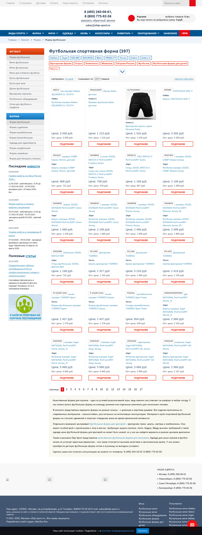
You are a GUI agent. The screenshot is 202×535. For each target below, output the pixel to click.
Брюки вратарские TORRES (140, 264)
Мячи (51, 33)
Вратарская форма (60, 63)
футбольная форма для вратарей (107, 424)
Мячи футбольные (19, 62)
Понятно (142, 530)
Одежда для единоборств (22, 143)
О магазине (26, 3)
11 (107, 389)
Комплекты (92, 63)
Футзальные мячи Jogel (181, 525)
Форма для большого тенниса (25, 158)
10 (101, 389)
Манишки (107, 63)
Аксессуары (102, 33)
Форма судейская (18, 127)
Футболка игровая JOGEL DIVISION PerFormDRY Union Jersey (104, 222)
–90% (184, 33)
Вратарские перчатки (20, 93)
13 (118, 389)
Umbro (133, 58)
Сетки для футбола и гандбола (20, 106)
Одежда (67, 33)
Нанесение (170, 33)
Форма (36, 33)
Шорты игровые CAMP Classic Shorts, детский (63, 169)
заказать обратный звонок (98, 20)
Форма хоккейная (18, 153)
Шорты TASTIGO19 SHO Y (176, 99)
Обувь (84, 33)
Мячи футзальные (18, 67)
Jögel (65, 58)
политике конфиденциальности (117, 530)
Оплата (54, 3)
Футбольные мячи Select (181, 512)
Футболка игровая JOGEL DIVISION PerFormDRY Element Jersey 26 (176, 222)
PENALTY (111, 58)
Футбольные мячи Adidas (182, 508)
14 (124, 389)
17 (141, 389)
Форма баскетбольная (21, 137)
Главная (10, 3)
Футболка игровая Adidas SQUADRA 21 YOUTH (64, 104)
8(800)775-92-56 (82, 509)
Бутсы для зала (17, 83)
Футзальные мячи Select (181, 521)
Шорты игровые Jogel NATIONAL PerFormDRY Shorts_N (175, 311)
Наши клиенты (70, 3)
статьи (31, 256)
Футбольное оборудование (23, 99)
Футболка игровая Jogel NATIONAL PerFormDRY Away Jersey (101, 359)
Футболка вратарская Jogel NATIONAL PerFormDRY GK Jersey (140, 359)
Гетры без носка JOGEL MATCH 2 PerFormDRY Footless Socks (101, 174)
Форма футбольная (19, 57)
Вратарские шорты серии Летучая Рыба (139, 128)
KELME (75, 58)
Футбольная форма (149, 518)
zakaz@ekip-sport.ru (98, 25)
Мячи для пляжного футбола (24, 73)
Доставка (41, 3)
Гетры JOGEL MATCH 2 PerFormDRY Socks (138, 169)
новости (33, 166)
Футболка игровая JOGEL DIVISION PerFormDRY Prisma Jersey (139, 222)
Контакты (103, 3)
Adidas (54, 58)
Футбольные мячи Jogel (181, 515)
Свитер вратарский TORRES (177, 264)
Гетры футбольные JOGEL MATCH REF (65, 265)
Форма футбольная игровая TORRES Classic (103, 307)
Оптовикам (88, 3)
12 (112, 389)
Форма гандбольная (19, 148)
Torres (123, 58)
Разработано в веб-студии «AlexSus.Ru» (27, 521)
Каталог (25, 40)
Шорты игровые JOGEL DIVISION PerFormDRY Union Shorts (66, 222)
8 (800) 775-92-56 (98, 16)
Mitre (99, 58)
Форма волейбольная (20, 132)
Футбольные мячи (148, 508)
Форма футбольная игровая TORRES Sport (66, 307)
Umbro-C (146, 58)
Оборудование (147, 33)
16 (135, 389)
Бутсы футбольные (19, 78)
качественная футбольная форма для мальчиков (123, 438)
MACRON (88, 58)
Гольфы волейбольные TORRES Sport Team (138, 307)
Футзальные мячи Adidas (182, 518)
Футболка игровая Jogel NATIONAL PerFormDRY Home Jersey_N (63, 359)
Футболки (143, 63)
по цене (69, 79)
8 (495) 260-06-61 (97, 11)
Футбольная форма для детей (170, 63)
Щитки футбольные (19, 88)
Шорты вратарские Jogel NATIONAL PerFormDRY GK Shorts (177, 359)
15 (129, 389)
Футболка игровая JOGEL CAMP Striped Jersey (176, 169)
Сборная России (125, 63)
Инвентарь (123, 33)
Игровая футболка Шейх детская (101, 104)
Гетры (78, 63)
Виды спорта (17, 33)
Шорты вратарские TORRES (103, 264)
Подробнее (67, 144)
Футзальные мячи (148, 512)
